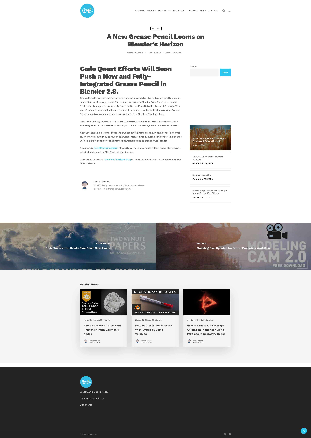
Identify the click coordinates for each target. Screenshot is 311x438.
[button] (230, 10)
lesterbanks (136, 52)
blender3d (156, 29)
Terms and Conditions (92, 398)
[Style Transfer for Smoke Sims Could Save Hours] (78, 246)
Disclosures (86, 404)
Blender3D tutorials (101, 320)
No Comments (173, 52)
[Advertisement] (210, 82)
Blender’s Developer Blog (118, 159)
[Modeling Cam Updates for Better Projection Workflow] (233, 246)
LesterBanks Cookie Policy (94, 391)
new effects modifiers (105, 148)
